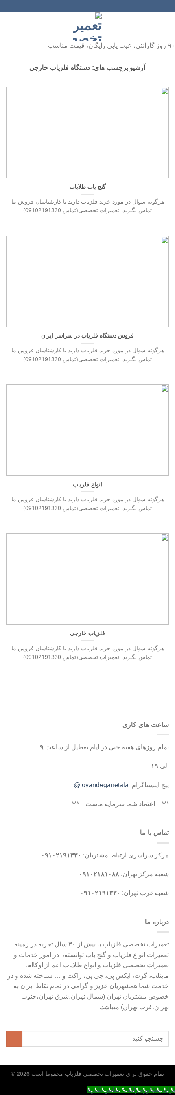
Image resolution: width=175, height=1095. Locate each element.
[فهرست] (164, 26)
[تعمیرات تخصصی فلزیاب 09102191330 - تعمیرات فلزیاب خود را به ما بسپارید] (87, 26)
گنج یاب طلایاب (88, 187)
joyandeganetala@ (101, 785)
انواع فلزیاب (87, 485)
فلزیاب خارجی (87, 633)
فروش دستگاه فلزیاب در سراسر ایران (87, 336)
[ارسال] (14, 1038)
